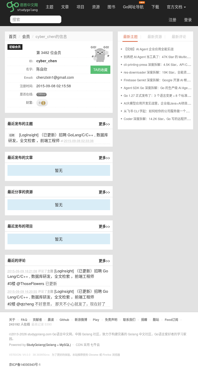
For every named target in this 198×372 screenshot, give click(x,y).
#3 (11, 283)
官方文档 (175, 6)
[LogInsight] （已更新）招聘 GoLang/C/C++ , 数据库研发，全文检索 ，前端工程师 (58, 137)
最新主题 (130, 37)
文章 (65, 6)
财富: (29, 102)
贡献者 (37, 319)
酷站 (156, 319)
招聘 (11, 135)
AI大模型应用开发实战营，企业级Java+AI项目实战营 (160, 103)
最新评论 (179, 37)
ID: (31, 61)
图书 (111, 6)
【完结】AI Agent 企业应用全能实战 (149, 49)
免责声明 (111, 319)
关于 (12, 319)
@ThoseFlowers (30, 283)
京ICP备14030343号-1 (25, 364)
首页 (12, 36)
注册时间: (26, 86)
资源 (96, 6)
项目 (80, 6)
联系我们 (129, 319)
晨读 (51, 319)
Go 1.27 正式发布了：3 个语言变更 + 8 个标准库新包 (160, 95)
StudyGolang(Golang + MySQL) (49, 344)
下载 (155, 6)
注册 (172, 19)
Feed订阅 (171, 319)
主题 (49, 6)
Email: (28, 77)
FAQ (24, 319)
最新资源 (154, 37)
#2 (11, 303)
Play (96, 319)
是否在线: (26, 94)
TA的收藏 (100, 69)
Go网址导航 (133, 6)
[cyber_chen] (99, 53)
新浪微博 (81, 319)
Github (64, 319)
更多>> (104, 123)
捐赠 (144, 319)
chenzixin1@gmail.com (55, 77)
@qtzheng (25, 303)
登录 (188, 19)
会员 (26, 36)
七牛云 (95, 344)
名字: (29, 69)
